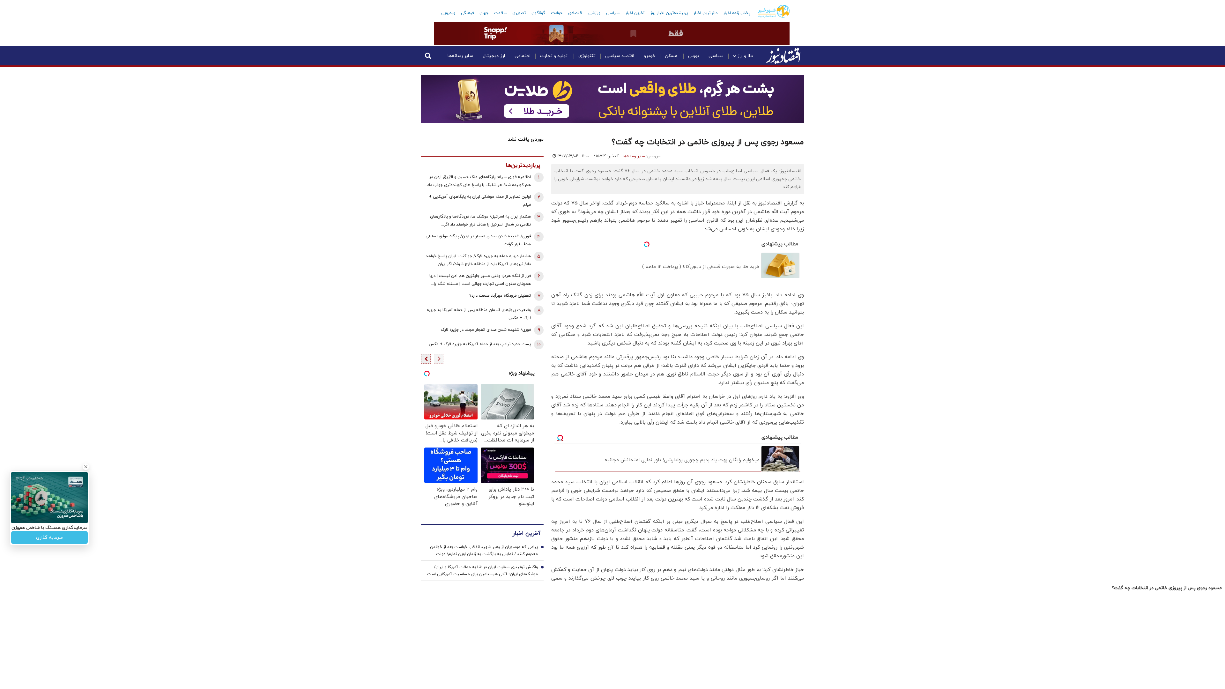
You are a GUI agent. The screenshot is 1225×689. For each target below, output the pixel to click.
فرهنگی (467, 13)
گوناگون (538, 13)
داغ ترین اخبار (705, 13)
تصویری (519, 13)
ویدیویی (448, 13)
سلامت (500, 13)
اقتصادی (575, 13)
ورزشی (594, 13)
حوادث (556, 13)
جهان (483, 13)
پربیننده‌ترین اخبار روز (669, 13)
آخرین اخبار (635, 13)
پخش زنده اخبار (736, 13)
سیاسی (613, 13)
